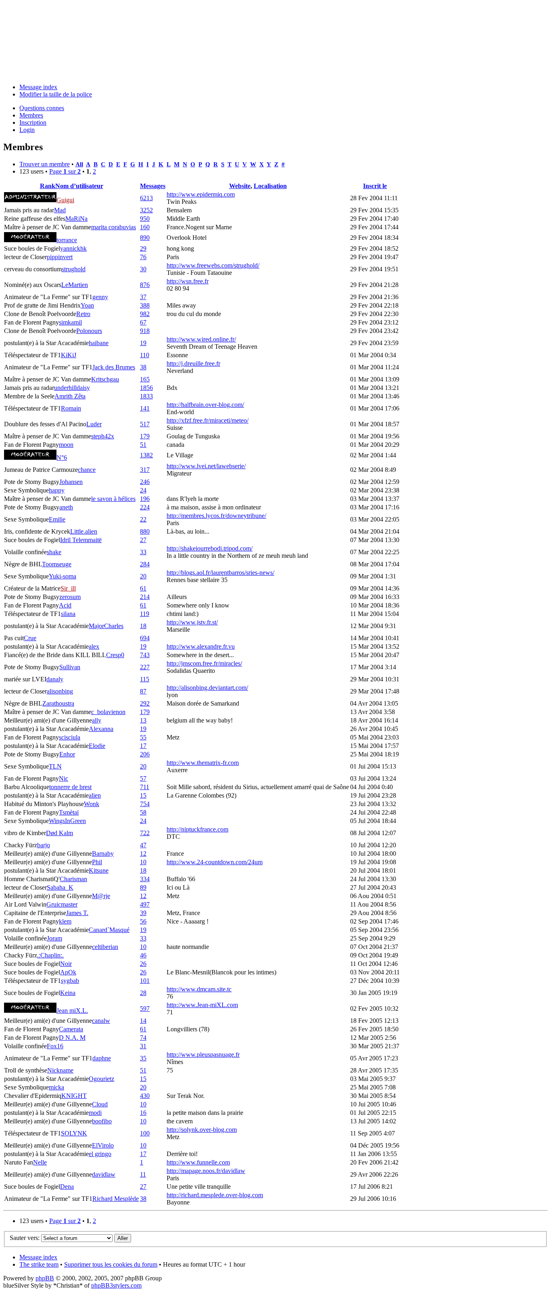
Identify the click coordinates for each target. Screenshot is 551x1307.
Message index (38, 87)
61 (143, 588)
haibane (99, 342)
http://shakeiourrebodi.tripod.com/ (210, 548)
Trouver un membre (44, 164)
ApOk (68, 972)
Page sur (65, 171)
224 (145, 507)
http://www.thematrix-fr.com (203, 762)
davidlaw (103, 1174)
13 (143, 720)
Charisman (73, 879)
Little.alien (83, 531)
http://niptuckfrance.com (197, 829)
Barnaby (103, 853)
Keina (67, 992)
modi (95, 1112)
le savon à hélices (113, 498)
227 (145, 667)
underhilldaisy (72, 387)
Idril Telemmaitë (81, 539)
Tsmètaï (69, 812)
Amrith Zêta (70, 396)
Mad (60, 210)
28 (143, 992)
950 (145, 218)
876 (145, 284)
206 (145, 754)
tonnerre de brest (70, 786)
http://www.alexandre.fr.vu (201, 646)
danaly (54, 679)
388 (145, 305)
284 (145, 564)
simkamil (70, 322)
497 (145, 904)
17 (143, 745)
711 (144, 786)
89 (143, 887)
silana (68, 613)
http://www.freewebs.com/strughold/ (213, 265)
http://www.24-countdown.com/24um (215, 862)
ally (96, 720)
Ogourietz (101, 1078)
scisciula (69, 737)
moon (66, 444)
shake (54, 552)
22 (143, 519)
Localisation (270, 185)
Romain (71, 408)
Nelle (40, 1162)
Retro (83, 313)
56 (143, 921)
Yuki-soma (62, 576)
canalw (101, 1020)
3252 (146, 210)
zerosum (70, 596)
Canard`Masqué (109, 929)
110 (144, 355)
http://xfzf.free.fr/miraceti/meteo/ (207, 420)
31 (143, 1046)
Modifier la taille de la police (55, 94)
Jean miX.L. (72, 1010)
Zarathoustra (58, 703)
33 (143, 552)
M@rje (101, 895)
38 (143, 367)
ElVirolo (103, 1145)
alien (95, 795)
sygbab (70, 980)
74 (143, 1037)
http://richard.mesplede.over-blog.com (215, 1195)
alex (94, 646)
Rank (47, 185)
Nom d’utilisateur (79, 185)
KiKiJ (68, 355)
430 (145, 1095)
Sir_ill (68, 588)
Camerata (71, 1029)
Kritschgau (105, 379)
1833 (146, 396)
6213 (146, 198)
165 (145, 379)
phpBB (44, 1278)
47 (143, 845)
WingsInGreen (67, 820)
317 (145, 469)
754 (145, 803)
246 (145, 481)
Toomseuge (56, 564)
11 (143, 1174)
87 (143, 691)
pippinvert (60, 256)
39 (143, 912)
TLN (55, 766)
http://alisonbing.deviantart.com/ (207, 687)
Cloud (100, 1104)
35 (143, 1058)
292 (145, 703)
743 (145, 654)
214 (145, 596)
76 (143, 256)
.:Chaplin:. (50, 955)
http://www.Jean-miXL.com (202, 1004)
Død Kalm (59, 832)
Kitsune (99, 870)
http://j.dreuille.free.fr (193, 363)
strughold (74, 269)
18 (143, 625)
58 (143, 812)
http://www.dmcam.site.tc (199, 989)
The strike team (38, 1264)
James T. (77, 912)
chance (87, 469)
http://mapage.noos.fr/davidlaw (206, 1170)
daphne (101, 1058)
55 (143, 737)
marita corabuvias (113, 227)
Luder (94, 424)
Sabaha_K (60, 887)
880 (145, 531)
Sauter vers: (25, 1237)
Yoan (87, 305)
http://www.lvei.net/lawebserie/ (206, 466)
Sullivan (69, 667)
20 (143, 576)
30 (143, 269)
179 (145, 436)
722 (145, 832)
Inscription (32, 122)
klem (65, 921)
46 (143, 955)
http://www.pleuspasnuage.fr (203, 1054)
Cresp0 (115, 654)
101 (145, 980)
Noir (66, 963)
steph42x (102, 436)
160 (145, 227)
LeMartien (74, 284)
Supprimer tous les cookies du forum (110, 1264)
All (79, 164)
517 (145, 424)
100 (145, 1133)
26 (143, 963)
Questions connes (41, 108)
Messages (152, 185)
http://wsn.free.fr (188, 281)
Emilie (57, 519)
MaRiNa (76, 218)
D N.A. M (72, 1037)
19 (143, 342)
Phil (97, 862)
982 (145, 313)
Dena (67, 1186)
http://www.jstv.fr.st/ (192, 622)
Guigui (65, 200)
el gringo (100, 1153)
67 (143, 322)
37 (143, 296)
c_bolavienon (108, 711)
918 (145, 330)
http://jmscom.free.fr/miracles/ (204, 663)
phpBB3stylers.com (116, 1285)
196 (145, 498)
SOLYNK (74, 1133)
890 (145, 237)
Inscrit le (375, 185)
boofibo (102, 1121)
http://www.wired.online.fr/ (201, 339)
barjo (43, 845)
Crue (30, 638)
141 (145, 408)
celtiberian (105, 946)
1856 (146, 387)
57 (143, 778)
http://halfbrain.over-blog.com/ (205, 404)
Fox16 (55, 1046)
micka (56, 1087)
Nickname (60, 1070)
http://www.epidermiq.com (201, 194)
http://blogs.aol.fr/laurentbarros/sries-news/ (220, 572)
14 (143, 1020)
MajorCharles (106, 625)
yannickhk (73, 248)
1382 (146, 455)
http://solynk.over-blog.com (202, 1129)
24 (143, 490)
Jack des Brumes (113, 367)
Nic (63, 778)
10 (143, 862)
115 (144, 679)
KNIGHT (74, 1095)
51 (143, 444)
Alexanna (101, 728)
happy (57, 490)
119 (144, 613)
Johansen (71, 481)
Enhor (67, 754)
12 (143, 853)
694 (145, 638)
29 (143, 248)
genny (100, 296)
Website (239, 185)
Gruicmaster (61, 904)
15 (143, 795)
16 (143, 1112)
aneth (66, 507)
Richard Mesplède (115, 1198)
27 (143, 539)
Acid (65, 605)
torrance (66, 240)
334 (145, 879)
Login (27, 129)
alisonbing (60, 691)
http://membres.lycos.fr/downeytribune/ (216, 515)
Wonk (91, 803)
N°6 (61, 457)
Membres (31, 115)
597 (145, 1008)
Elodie (97, 745)
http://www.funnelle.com (198, 1162)
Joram (54, 938)
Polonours (89, 330)
